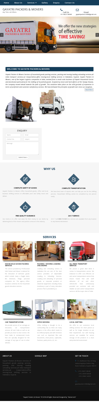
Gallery (45, 3)
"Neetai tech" (71, 397)
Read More (89, 90)
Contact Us (69, 3)
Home (6, 3)
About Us (18, 3)
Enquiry (56, 3)
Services (31, 3)
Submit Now (22, 157)
